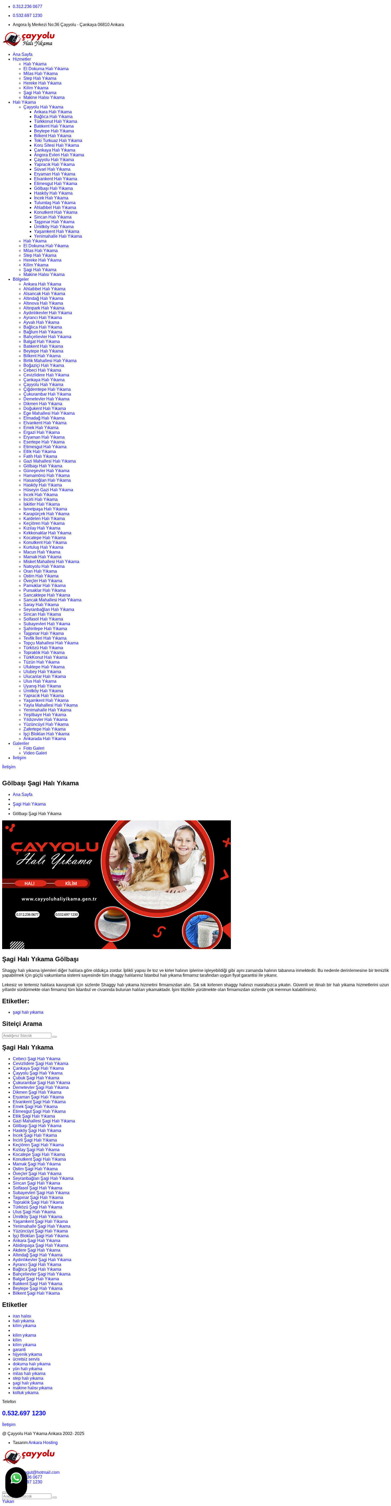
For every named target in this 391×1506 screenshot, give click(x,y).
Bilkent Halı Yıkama (52, 135)
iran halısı (22, 1316)
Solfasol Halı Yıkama (43, 619)
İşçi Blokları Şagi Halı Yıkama (41, 1236)
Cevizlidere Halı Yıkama (46, 375)
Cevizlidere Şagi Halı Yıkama (40, 1063)
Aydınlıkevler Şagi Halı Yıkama (42, 1259)
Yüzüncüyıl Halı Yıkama (46, 724)
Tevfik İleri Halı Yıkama (44, 638)
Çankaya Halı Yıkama (54, 150)
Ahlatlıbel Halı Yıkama (55, 207)
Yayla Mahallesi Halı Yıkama (50, 705)
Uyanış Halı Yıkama (42, 686)
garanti (19, 1349)
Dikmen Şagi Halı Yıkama (37, 1092)
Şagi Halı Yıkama (39, 92)
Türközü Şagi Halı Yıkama (37, 1207)
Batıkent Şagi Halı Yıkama (37, 1283)
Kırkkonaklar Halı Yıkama (47, 533)
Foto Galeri (33, 748)
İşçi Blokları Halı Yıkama (46, 734)
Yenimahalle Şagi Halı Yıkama (41, 1226)
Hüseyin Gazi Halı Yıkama (48, 490)
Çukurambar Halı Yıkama (47, 394)
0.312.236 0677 (27, 6)
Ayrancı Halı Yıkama (42, 317)
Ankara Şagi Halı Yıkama (36, 1240)
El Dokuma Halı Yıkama (46, 68)
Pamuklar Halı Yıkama (44, 585)
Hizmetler (22, 59)
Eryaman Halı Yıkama (54, 174)
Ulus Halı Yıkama (39, 681)
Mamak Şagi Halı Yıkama (37, 1164)
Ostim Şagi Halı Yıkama (35, 1169)
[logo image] (28, 1463)
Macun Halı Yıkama (41, 552)
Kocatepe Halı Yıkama (44, 537)
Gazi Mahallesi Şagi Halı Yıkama (44, 1121)
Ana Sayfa (22, 54)
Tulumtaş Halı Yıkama (55, 202)
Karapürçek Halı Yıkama (46, 513)
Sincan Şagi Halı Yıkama (36, 1183)
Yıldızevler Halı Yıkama (45, 719)
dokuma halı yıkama (32, 1364)
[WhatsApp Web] (16, 1482)
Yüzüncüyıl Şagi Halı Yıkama (40, 1231)
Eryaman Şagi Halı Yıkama (38, 1097)
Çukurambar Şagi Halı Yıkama (41, 1082)
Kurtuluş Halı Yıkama (43, 547)
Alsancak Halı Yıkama (44, 293)
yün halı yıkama (27, 1368)
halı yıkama (23, 1321)
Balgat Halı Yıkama (41, 341)
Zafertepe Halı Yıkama (44, 729)
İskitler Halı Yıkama (41, 504)
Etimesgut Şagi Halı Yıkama (39, 1111)
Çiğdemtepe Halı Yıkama (47, 389)
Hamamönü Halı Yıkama (46, 475)
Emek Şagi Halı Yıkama (35, 1106)
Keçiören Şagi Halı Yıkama (38, 1145)
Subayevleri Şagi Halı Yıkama (41, 1192)
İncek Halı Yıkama (51, 198)
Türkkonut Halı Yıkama (55, 121)
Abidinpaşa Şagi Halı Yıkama (40, 1245)
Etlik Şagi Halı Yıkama (34, 1116)
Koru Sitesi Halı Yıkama (56, 145)
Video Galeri (35, 753)
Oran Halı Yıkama (40, 571)
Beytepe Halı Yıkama (54, 131)
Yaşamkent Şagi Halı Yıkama (40, 1221)
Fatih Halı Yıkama (40, 456)
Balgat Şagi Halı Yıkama (36, 1279)
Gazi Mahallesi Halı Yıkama (49, 461)
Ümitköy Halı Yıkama (54, 226)
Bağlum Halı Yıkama (42, 332)
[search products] (54, 1497)
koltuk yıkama (26, 1392)
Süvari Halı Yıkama (52, 169)
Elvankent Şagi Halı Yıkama (39, 1102)
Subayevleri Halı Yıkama (46, 624)
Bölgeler (21, 279)
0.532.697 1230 (27, 15)
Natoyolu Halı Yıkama (44, 566)
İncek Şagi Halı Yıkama (35, 1135)
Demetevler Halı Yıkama (46, 399)
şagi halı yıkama (28, 1012)
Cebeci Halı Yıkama (42, 370)
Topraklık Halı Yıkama (44, 652)
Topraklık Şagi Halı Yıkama (38, 1202)
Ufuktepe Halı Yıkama (44, 667)
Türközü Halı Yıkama (43, 647)
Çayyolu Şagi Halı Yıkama (38, 1073)
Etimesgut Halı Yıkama (55, 183)
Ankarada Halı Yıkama (44, 738)
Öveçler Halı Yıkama (42, 580)
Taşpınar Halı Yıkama (54, 222)
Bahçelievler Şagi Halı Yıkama (41, 1274)
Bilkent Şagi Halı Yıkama (36, 1293)
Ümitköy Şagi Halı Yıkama (37, 1216)
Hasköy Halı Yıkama (53, 193)
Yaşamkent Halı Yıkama (56, 231)
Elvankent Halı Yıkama (55, 179)
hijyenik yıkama (27, 1354)
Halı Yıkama (35, 64)
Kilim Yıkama (35, 88)
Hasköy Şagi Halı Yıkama (37, 1130)
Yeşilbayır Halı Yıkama (44, 714)
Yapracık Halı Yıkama (54, 164)
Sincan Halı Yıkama (53, 217)
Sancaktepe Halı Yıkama (46, 595)
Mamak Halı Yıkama (42, 557)
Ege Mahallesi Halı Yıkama (49, 413)
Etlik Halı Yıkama (39, 451)
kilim (17, 1340)
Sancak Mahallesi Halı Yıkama (52, 600)
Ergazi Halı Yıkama (41, 432)
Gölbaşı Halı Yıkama (53, 188)
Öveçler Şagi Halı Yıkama (37, 1173)
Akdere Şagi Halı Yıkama (36, 1250)
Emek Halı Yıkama (41, 427)
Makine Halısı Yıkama (44, 97)
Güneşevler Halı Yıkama (46, 470)
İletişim (19, 758)
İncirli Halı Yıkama (40, 499)
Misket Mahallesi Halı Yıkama (51, 561)
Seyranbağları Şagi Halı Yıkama (43, 1178)
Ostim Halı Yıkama (41, 576)
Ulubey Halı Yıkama (42, 671)
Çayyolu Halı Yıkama (43, 107)
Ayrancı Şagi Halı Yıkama (37, 1264)
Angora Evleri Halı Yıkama (59, 155)
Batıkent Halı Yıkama (54, 126)
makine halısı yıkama (32, 1388)
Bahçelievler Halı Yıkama (47, 336)
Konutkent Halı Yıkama (55, 212)
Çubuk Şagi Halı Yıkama (36, 1078)
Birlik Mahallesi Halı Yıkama (50, 360)
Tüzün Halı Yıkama (41, 662)
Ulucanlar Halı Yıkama (44, 676)
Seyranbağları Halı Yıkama (48, 609)
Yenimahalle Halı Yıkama (58, 236)
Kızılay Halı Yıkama (41, 528)
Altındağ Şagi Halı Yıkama (38, 1255)
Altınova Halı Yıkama (43, 303)
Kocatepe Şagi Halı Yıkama (39, 1154)
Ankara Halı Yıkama (53, 112)
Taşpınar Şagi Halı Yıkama (38, 1197)
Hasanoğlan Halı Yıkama (47, 480)
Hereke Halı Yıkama (42, 83)
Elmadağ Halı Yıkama (44, 418)
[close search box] (4, 1492)
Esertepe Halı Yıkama (44, 442)
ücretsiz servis (26, 1359)
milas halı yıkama (29, 1373)
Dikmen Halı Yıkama (42, 403)
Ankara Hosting (43, 1442)
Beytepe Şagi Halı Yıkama (38, 1288)
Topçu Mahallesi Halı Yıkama (50, 643)
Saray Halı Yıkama (41, 604)
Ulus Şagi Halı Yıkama (34, 1212)
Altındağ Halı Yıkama (43, 298)
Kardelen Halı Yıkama (44, 518)
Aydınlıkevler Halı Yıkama (47, 313)
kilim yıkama (24, 1325)
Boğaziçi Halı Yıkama (43, 365)
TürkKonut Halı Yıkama (45, 657)
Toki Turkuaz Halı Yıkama (58, 140)
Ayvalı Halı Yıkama (41, 322)
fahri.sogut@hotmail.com (36, 1472)
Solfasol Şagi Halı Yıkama (37, 1188)
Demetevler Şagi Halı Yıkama (41, 1087)
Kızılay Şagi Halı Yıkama (36, 1149)
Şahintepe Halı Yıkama (45, 628)
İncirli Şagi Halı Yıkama (35, 1140)
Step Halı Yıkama (39, 78)
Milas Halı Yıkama (40, 73)
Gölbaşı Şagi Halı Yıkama (37, 1125)
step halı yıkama (28, 1378)
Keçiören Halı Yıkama (44, 523)
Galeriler (21, 743)
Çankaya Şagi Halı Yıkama (38, 1068)
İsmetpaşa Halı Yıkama (45, 509)
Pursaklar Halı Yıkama (44, 590)
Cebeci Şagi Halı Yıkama (36, 1058)
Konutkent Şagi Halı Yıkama (39, 1159)
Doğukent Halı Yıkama (44, 408)
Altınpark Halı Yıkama (43, 308)
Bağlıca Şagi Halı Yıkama (37, 1269)
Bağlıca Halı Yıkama (53, 116)
